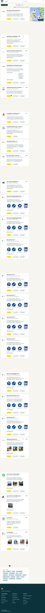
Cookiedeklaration (15, 597)
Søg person (25, 600)
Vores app (24, 603)
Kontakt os (3, 602)
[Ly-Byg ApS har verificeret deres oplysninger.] (13, 532)
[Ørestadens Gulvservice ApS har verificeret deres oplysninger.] (22, 65)
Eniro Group (3, 595)
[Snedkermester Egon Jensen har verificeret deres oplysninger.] (22, 126)
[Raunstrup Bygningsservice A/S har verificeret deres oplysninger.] (23, 196)
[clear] (23, 1)
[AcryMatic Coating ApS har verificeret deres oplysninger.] (20, 113)
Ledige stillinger (3, 597)
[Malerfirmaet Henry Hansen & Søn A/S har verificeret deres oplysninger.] (23, 87)
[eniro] (2, 1)
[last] (25, 566)
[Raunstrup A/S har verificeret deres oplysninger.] (15, 239)
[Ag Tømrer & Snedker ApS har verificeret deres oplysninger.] (21, 495)
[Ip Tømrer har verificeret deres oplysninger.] (12, 517)
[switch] (22, 4)
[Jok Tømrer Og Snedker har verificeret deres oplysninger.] (20, 474)
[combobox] (14, 1)
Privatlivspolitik (14, 595)
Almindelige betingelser (15, 599)
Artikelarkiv (14, 602)
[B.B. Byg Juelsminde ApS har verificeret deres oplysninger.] (20, 10)
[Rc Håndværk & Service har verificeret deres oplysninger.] (20, 155)
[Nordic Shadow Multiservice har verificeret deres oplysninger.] (22, 50)
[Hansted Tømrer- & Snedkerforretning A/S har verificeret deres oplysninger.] (23, 141)
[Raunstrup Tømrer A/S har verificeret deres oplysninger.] (19, 395)
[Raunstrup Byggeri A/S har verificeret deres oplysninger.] (19, 373)
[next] (22, 566)
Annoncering (3, 599)
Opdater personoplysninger (27, 595)
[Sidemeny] (43, 1)
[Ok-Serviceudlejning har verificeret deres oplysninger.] (18, 181)
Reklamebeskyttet (10, 43)
